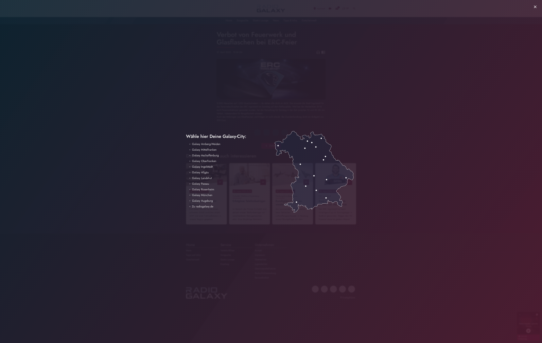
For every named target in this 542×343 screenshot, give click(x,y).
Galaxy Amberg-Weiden (206, 144)
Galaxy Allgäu (200, 172)
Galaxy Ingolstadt (202, 167)
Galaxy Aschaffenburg (205, 155)
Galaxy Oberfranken (204, 161)
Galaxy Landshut (202, 178)
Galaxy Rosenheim (203, 189)
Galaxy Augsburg (202, 201)
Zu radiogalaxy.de (202, 206)
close (535, 7)
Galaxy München (202, 195)
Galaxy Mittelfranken (204, 150)
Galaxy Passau (200, 184)
